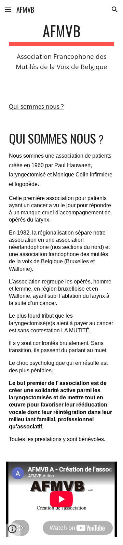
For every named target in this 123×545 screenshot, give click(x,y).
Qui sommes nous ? (36, 106)
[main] (61, 47)
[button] (8, 9)
